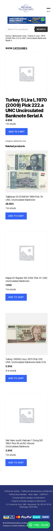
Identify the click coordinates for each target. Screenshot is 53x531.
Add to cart (17, 131)
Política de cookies (12, 491)
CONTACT (44, 494)
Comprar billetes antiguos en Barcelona (28, 498)
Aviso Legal (33, 494)
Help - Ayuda (41, 524)
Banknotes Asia (19, 36)
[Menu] (48, 8)
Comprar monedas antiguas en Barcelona (28, 501)
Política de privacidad (17, 494)
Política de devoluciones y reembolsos (37, 491)
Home (8, 36)
